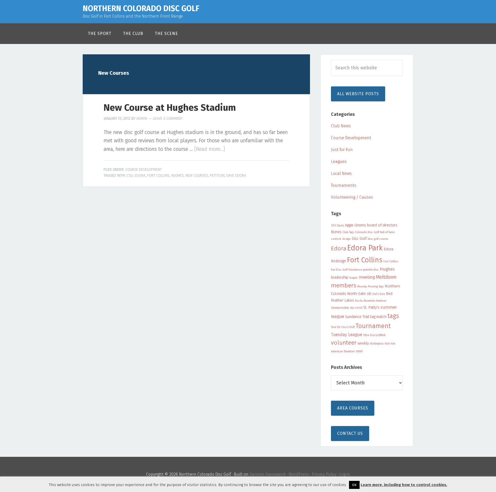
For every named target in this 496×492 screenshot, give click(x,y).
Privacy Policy (324, 474)
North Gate (356, 293)
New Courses (196, 175)
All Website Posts (358, 93)
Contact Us (350, 433)
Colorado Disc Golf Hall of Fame (375, 232)
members (343, 285)
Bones (336, 231)
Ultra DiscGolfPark (374, 335)
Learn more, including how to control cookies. (404, 484)
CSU (130, 175)
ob (369, 293)
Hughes (177, 175)
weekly (363, 343)
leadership (339, 277)
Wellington (377, 343)
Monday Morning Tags (370, 286)
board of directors (382, 225)
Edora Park (365, 247)
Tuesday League (346, 334)
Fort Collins (158, 175)
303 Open (337, 225)
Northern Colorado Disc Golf (141, 8)
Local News (341, 173)
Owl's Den (378, 294)
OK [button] (354, 485)
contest (336, 239)
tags (393, 315)
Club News (341, 125)
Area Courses (352, 408)
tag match (378, 316)
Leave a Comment (168, 118)
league (353, 277)
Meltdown (386, 277)
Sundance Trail (357, 316)
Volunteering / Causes (352, 197)
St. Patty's (371, 307)
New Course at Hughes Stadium (170, 107)
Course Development (143, 169)
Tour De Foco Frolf (342, 327)
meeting (367, 277)
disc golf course (378, 239)
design (346, 239)
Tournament (373, 326)
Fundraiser (355, 269)
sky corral (356, 307)
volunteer (344, 342)
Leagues (339, 161)
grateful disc (371, 269)
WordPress (299, 474)
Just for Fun (342, 149)
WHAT (359, 351)
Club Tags (348, 232)
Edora (140, 175)
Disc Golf (359, 238)
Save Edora (236, 175)
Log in (344, 474)
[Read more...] (209, 149)
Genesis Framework (268, 474)
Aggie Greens (355, 225)
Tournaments (343, 185)
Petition (217, 175)
